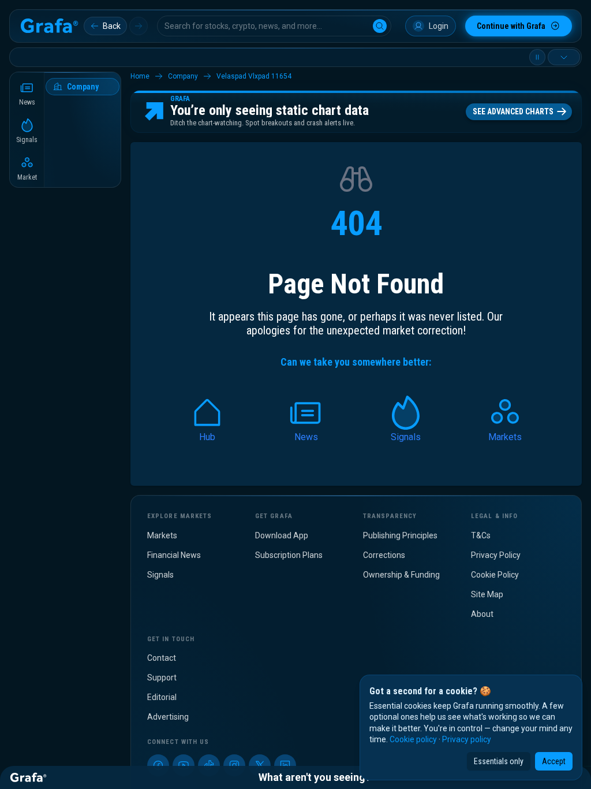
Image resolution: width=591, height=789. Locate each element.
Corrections (384, 555)
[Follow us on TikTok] (209, 765)
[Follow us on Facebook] (158, 765)
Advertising (168, 716)
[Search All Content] (380, 26)
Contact (161, 658)
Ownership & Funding (401, 574)
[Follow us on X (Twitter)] (260, 765)
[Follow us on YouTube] (183, 765)
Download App (281, 535)
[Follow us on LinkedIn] (285, 765)
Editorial (162, 697)
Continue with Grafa (511, 26)
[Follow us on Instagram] (234, 765)
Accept (554, 761)
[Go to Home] (49, 26)
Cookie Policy (495, 574)
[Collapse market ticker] (564, 57)
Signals (160, 574)
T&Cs (481, 535)
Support (162, 677)
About (482, 614)
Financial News (174, 555)
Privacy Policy (496, 555)
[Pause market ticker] (537, 57)
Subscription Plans (289, 555)
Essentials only (498, 761)
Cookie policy (413, 739)
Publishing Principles (400, 535)
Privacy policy (466, 739)
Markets (162, 535)
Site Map (487, 594)
